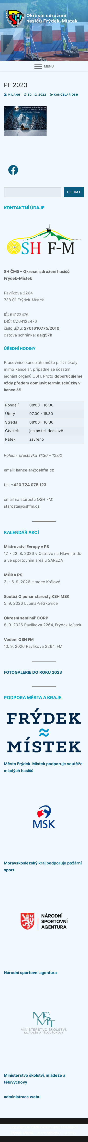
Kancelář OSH (65, 94)
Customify (68, 1133)
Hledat (74, 192)
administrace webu (22, 1096)
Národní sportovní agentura (30, 972)
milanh (13, 94)
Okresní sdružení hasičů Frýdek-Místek (52, 18)
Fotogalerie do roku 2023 (33, 672)
